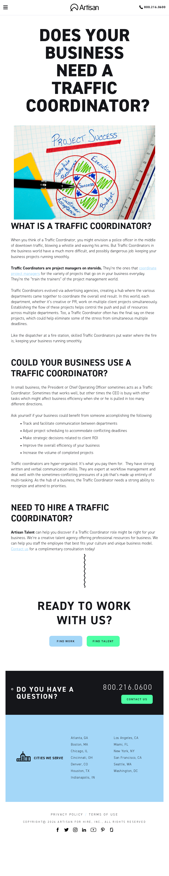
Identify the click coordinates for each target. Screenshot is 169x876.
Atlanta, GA (79, 738)
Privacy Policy (67, 814)
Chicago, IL (79, 751)
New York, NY (124, 751)
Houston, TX (80, 771)
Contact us (19, 549)
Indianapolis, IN (83, 777)
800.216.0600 (127, 687)
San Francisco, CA (128, 757)
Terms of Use (103, 814)
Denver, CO (79, 764)
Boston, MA (79, 744)
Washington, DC (126, 771)
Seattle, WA (123, 764)
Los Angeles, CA (126, 738)
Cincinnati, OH (82, 757)
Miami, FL (121, 744)
